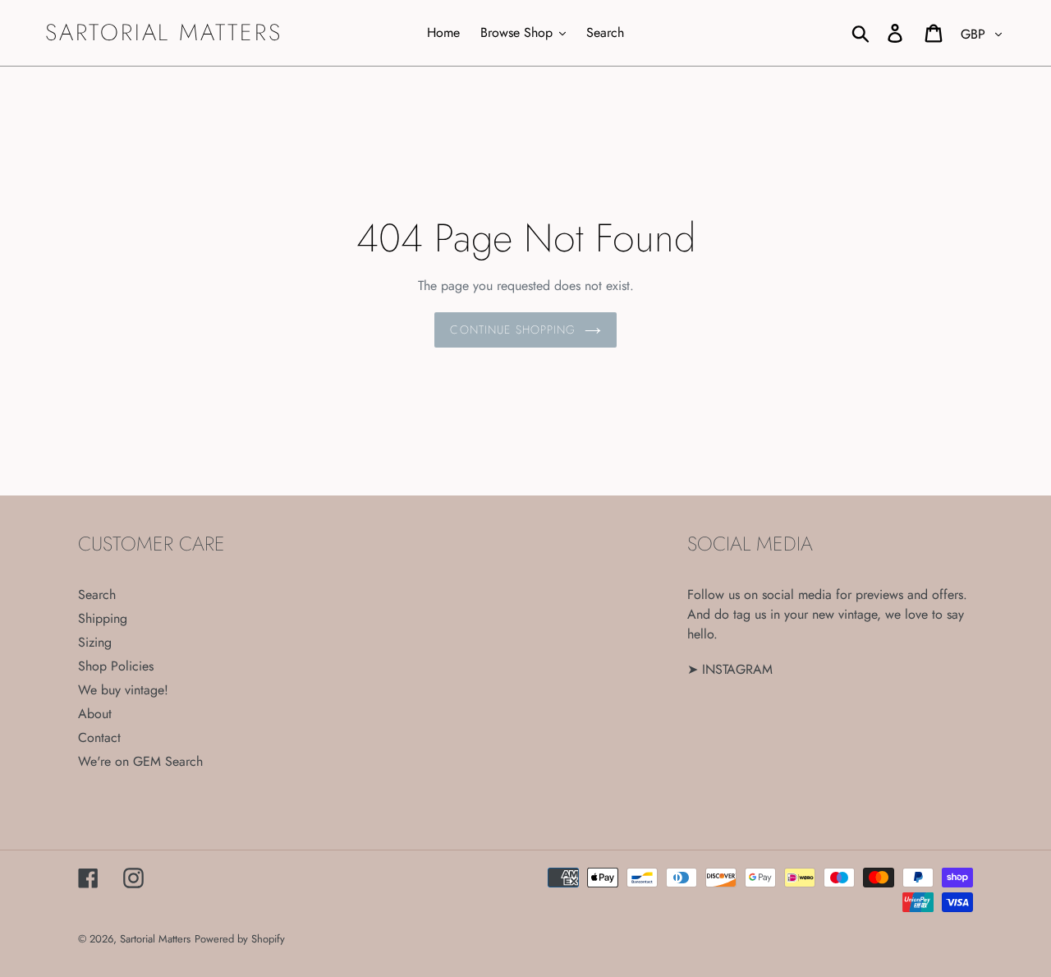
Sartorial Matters (163, 33)
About (95, 713)
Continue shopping (513, 329)
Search (97, 594)
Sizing (95, 642)
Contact (99, 737)
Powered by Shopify (240, 939)
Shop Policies (116, 666)
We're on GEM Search (140, 761)
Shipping (102, 618)
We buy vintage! (123, 689)
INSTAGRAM (737, 669)
